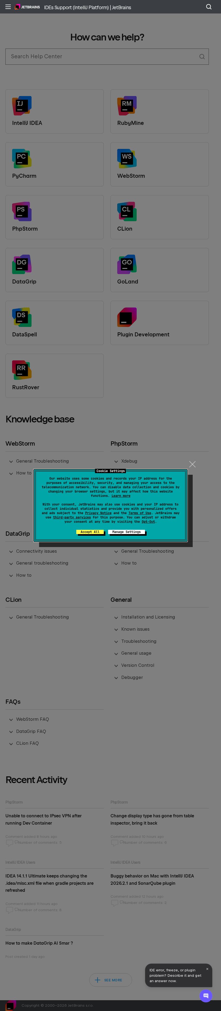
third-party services (72, 517)
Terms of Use (140, 513)
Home (27, 6)
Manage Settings (126, 532)
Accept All (90, 532)
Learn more (121, 496)
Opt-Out (148, 522)
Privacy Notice (98, 513)
